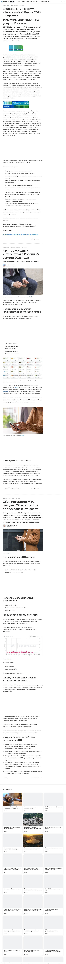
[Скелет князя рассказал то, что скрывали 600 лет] (33, 802)
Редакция (22, 963)
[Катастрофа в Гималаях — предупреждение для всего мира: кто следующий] (33, 823)
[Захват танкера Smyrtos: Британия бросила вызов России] (53, 864)
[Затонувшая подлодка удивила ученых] (53, 823)
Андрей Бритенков (11, 264)
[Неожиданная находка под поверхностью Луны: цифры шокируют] (12, 843)
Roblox (16, 387)
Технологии (24, 247)
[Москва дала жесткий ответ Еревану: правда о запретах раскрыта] (33, 925)
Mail (2, 963)
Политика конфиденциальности (58, 963)
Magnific (30, 296)
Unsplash (22, 435)
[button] (16, 48)
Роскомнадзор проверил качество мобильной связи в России (20, 234)
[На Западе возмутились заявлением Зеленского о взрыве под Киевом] (33, 884)
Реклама (11, 963)
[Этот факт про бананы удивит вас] (12, 884)
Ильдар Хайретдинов (12, 525)
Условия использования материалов (32, 963)
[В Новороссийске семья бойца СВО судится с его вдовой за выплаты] (12, 802)
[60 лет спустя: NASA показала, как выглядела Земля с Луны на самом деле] (33, 905)
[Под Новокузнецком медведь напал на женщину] (33, 946)
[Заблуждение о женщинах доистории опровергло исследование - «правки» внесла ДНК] (53, 925)
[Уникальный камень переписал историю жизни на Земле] (33, 843)
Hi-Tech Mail (17, 247)
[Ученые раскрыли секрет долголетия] (53, 905)
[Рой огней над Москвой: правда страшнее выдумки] (12, 823)
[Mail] (2, 1)
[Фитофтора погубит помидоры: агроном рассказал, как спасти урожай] (12, 925)
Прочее (22, 5)
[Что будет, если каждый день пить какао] (53, 802)
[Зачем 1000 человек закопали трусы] (53, 884)
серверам (5, 391)
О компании (6, 963)
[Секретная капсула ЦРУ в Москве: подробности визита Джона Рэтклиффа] (12, 905)
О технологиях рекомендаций (45, 963)
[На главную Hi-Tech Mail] (6, 1)
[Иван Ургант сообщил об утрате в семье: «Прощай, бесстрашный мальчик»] (12, 864)
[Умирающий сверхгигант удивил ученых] (53, 843)
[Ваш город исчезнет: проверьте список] (12, 946)
